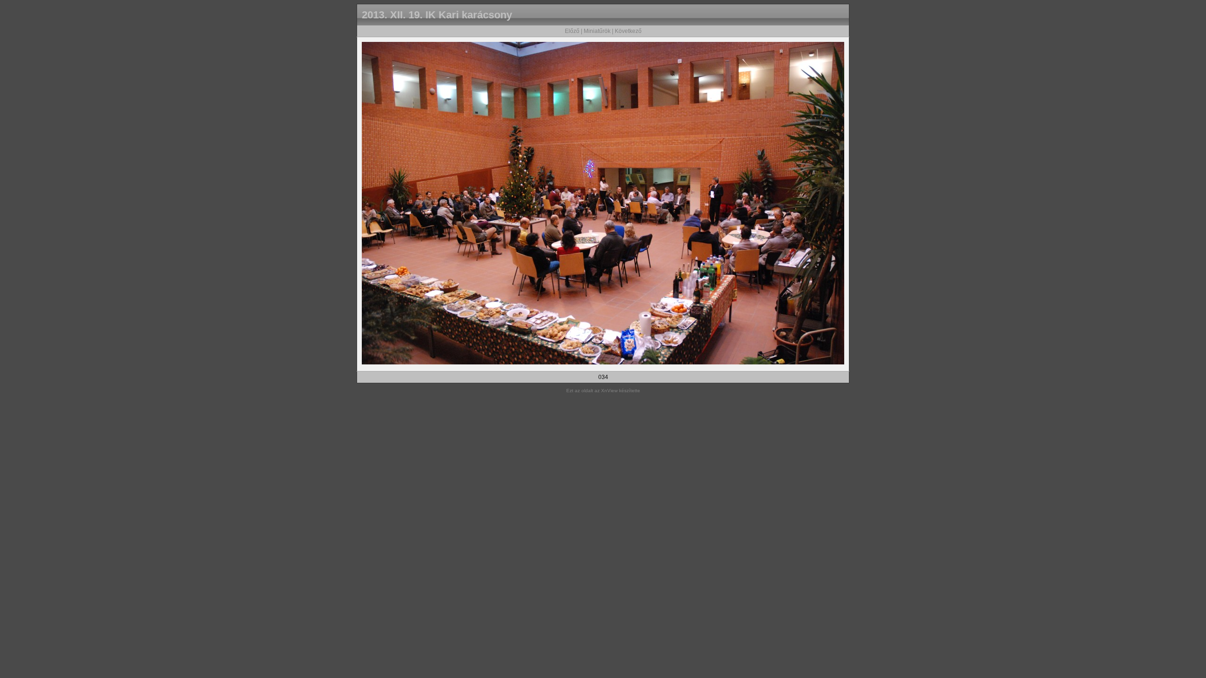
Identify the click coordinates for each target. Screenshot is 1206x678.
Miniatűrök (597, 31)
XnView (609, 390)
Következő (628, 31)
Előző (572, 31)
